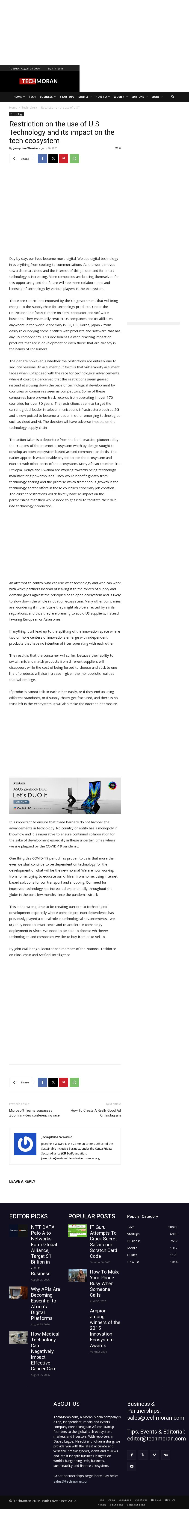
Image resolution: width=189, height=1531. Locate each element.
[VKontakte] (165, 1454)
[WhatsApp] (74, 158)
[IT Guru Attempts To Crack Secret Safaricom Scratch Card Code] (77, 1230)
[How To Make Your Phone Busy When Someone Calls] (77, 1275)
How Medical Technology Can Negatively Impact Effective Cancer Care (45, 1351)
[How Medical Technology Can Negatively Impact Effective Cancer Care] (18, 1337)
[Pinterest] (63, 158)
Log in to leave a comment (29, 1189)
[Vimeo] (154, 1454)
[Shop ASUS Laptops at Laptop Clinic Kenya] (65, 796)
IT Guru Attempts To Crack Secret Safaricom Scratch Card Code (103, 1241)
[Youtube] (131, 1466)
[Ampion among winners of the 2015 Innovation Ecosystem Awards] (77, 1314)
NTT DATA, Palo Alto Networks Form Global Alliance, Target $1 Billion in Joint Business (44, 1250)
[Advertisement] (94, 32)
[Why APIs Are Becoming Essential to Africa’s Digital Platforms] (18, 1292)
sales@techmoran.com (71, 1481)
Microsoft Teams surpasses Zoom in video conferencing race (34, 1112)
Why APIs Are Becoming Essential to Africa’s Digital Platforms (45, 1303)
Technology (16, 114)
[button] (173, 97)
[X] (53, 158)
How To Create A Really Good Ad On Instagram (96, 1112)
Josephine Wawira (25, 148)
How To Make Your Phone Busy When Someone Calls (105, 1283)
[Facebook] (42, 158)
